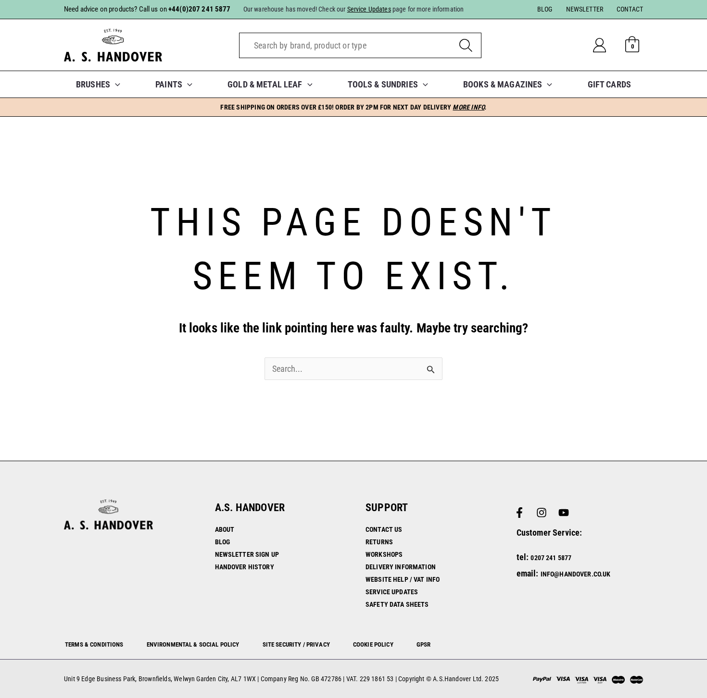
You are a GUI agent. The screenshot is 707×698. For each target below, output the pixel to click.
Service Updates (392, 592)
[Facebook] (519, 512)
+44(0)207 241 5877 (199, 9)
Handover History (244, 567)
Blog (222, 542)
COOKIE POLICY (373, 644)
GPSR (424, 644)
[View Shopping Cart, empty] (632, 45)
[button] (115, 84)
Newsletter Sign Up (247, 554)
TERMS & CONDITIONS (94, 644)
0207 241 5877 (550, 558)
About (225, 529)
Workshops (384, 554)
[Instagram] (541, 512)
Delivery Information (401, 567)
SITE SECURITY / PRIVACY (296, 644)
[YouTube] (563, 512)
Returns (379, 542)
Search (466, 45)
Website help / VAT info (403, 579)
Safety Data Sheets (397, 604)
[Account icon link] (607, 45)
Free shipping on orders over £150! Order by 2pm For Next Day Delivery (353, 107)
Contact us (384, 529)
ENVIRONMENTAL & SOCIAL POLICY (193, 644)
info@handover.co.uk (576, 574)
